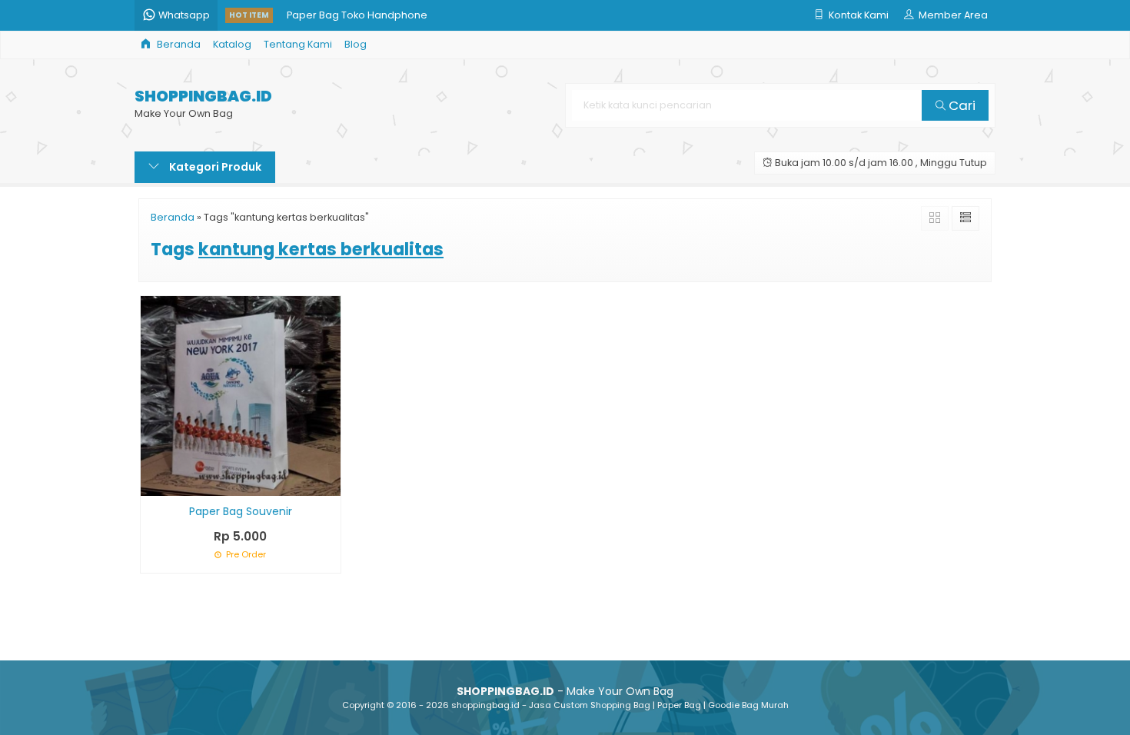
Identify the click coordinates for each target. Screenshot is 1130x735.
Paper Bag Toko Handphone (357, 7)
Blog (355, 44)
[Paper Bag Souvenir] (241, 395)
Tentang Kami (298, 44)
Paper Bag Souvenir (240, 511)
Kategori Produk (214, 167)
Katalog (232, 44)
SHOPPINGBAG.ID (203, 96)
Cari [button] (960, 105)
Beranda (178, 44)
